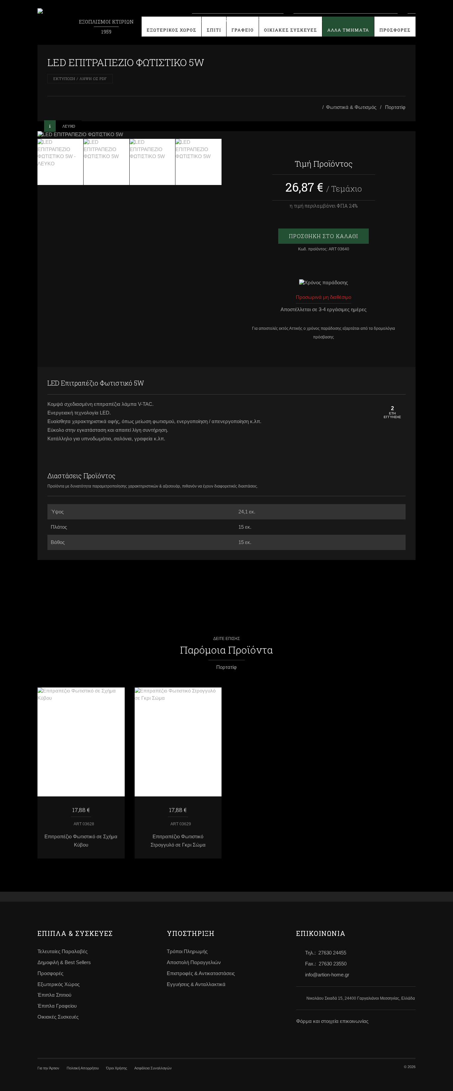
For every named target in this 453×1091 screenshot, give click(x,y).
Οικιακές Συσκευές (58, 1017)
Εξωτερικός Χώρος (58, 984)
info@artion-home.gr (327, 974)
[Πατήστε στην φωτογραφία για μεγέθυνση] (129, 134)
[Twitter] (399, 383)
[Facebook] (385, 383)
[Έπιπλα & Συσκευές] (318, 107)
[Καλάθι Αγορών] (411, 19)
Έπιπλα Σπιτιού (54, 995)
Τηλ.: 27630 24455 (325, 952)
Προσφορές (50, 973)
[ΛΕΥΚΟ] (60, 162)
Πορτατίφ (395, 107)
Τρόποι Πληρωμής (187, 951)
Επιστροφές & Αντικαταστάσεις (201, 973)
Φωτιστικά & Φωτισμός (351, 107)
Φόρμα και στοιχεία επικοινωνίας (332, 1021)
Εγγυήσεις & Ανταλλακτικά (196, 984)
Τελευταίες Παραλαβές (62, 951)
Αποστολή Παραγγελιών (194, 962)
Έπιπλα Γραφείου (57, 1006)
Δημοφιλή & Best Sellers (64, 962)
